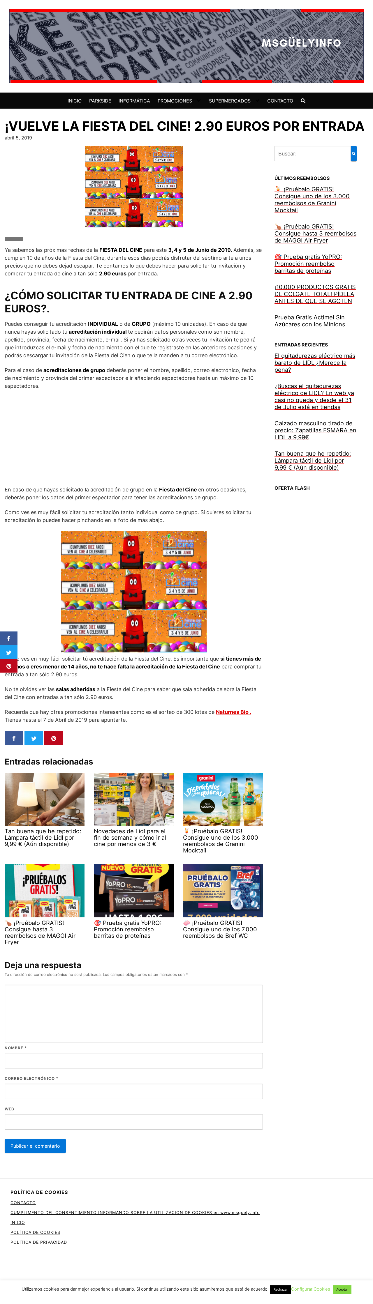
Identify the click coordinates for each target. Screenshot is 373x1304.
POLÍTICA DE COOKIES (35, 1232)
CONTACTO (280, 101)
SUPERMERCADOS (230, 101)
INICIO (75, 101)
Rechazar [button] (281, 1289)
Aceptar (342, 1289)
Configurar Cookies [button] (310, 1289)
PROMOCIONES (175, 101)
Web (9, 1109)
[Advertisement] (134, 437)
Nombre (16, 1047)
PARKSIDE (100, 101)
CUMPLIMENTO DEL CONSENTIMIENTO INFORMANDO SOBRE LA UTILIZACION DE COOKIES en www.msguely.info (135, 1212)
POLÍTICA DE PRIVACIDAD (38, 1242)
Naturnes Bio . (233, 712)
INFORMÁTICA (134, 101)
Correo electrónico (31, 1078)
